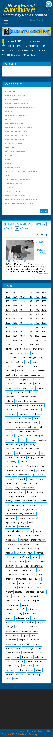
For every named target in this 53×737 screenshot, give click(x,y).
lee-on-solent (35, 518)
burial (37, 383)
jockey (32, 505)
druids (15, 440)
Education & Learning (15, 115)
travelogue (27, 657)
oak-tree (39, 552)
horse (21, 492)
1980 (37, 331)
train (40, 652)
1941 (29, 305)
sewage (9, 626)
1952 (22, 314)
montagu (24, 539)
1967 (44, 323)
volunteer (27, 665)
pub (30, 579)
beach (34, 362)
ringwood (41, 592)
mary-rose (39, 531)
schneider (10, 622)
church (25, 409)
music (8, 548)
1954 (37, 314)
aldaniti (27, 349)
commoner (11, 414)
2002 (37, 336)
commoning (23, 414)
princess (40, 574)
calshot (17, 388)
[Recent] (37, 235)
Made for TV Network (15, 139)
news (30, 552)
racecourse (40, 583)
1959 (29, 318)
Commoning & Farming (16, 103)
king (7, 509)
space (26, 635)
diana (20, 431)
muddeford (37, 544)
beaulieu (9, 366)
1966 (37, 323)
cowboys (27, 418)
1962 (8, 323)
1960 (37, 318)
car (32, 388)
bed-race (35, 366)
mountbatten (23, 544)
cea (35, 392)
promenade (21, 579)
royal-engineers (12, 605)
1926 (15, 296)
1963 (15, 323)
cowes (36, 418)
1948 (37, 309)
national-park (19, 548)
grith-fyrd (21, 479)
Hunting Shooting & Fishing (18, 127)
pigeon (19, 566)
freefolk (19, 470)
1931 (8, 301)
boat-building (11, 375)
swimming (36, 644)
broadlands (38, 379)
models (36, 535)
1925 (8, 296)
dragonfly (19, 435)
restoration (29, 592)
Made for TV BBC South (16, 131)
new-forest (20, 552)
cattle (28, 392)
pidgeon (9, 566)
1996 (15, 336)
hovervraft (32, 496)
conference (37, 414)
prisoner (9, 579)
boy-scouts (26, 379)
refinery (9, 592)
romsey (16, 596)
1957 (15, 318)
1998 (29, 336)
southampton (12, 631)
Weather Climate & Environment (21, 199)
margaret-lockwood (14, 531)
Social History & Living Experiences (22, 171)
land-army (10, 518)
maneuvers (11, 526)
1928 (29, 296)
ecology (42, 440)
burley (8, 388)
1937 (44, 301)
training (9, 657)
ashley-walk (11, 357)
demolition (10, 431)
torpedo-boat (29, 652)
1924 (44, 292)
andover (9, 353)
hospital (39, 492)
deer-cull (38, 427)
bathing (19, 362)
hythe (17, 500)
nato (30, 548)
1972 (37, 327)
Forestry (9, 119)
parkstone (19, 561)
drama (29, 435)
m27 (42, 522)
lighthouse (10, 522)
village (8, 665)
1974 (8, 331)
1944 (8, 309)
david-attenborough (22, 427)
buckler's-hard (26, 383)
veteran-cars (40, 661)
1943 (44, 305)
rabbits (22, 583)
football (40, 457)
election (9, 444)
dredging (39, 435)
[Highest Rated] (47, 235)
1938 (8, 305)
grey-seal (10, 479)
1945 (15, 309)
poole (32, 570)
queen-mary (11, 583)
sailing (19, 613)
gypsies (31, 479)
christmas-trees (13, 409)
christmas (23, 405)
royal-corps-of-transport (28, 600)
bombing (24, 375)
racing (8, 587)
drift (7, 440)
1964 (22, 323)
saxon (34, 618)
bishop (32, 370)
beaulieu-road (22, 366)
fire (16, 457)
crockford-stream (22, 422)
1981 (44, 331)
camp (25, 388)
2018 (8, 344)
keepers (41, 505)
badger (42, 357)
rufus (23, 609)
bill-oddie (10, 370)
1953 (29, 314)
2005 (8, 340)
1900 (8, 292)
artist (34, 353)
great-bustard (39, 474)
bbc (27, 362)
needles (9, 552)
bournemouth (12, 379)
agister (9, 349)
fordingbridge (12, 461)
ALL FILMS (10, 91)
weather (9, 670)
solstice (33, 626)
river (8, 596)
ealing (23, 440)
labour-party (11, 513)
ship (17, 626)
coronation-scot (13, 418)
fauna (27, 453)
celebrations (11, 396)
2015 (37, 340)
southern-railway (13, 635)
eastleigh (32, 440)
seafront (31, 622)
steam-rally (11, 639)
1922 (37, 292)
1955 (44, 314)
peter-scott (41, 561)
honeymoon (11, 492)
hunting (9, 500)
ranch (30, 587)
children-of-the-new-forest (27, 401)
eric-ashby (30, 444)
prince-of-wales (27, 574)
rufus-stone (33, 609)
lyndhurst (33, 522)
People (8, 155)
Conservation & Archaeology (19, 107)
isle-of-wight (40, 500)
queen (37, 579)
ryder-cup (10, 613)
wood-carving (34, 674)
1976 (15, 331)
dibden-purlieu (32, 431)
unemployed (17, 661)
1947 (29, 309)
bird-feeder (21, 370)
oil (7, 557)
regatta (18, 592)
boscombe (35, 375)
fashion (18, 453)
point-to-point (12, 570)
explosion (10, 448)
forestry (23, 461)
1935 (29, 301)
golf (14, 474)
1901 (15, 292)
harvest (9, 483)
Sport (8, 175)
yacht (8, 678)
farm (37, 448)
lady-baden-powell (27, 513)
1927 (22, 296)
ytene (15, 678)
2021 (15, 344)
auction (22, 357)
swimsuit (10, 648)
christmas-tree (37, 405)
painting (35, 557)
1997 (22, 336)
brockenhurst (11, 383)
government (24, 474)
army (27, 353)
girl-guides (40, 470)
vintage (17, 665)
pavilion (29, 561)
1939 (15, 305)
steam (34, 635)
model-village (12, 539)
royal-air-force (35, 596)
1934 (22, 301)
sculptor (20, 622)
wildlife (38, 670)
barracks (9, 362)
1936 (37, 301)
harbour (40, 479)
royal (24, 596)
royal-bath (10, 600)
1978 (22, 331)
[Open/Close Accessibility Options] (48, 4)
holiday (9, 487)
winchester (20, 674)
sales (34, 613)
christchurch (11, 405)
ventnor (29, 661)
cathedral (19, 392)
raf (15, 587)
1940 (22, 305)
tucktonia (39, 657)
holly (17, 487)
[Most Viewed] (42, 235)
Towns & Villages (13, 183)
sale (27, 613)
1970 (22, 327)
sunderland (24, 644)
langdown (22, 518)
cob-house (35, 409)
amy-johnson (39, 349)
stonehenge (11, 644)
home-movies (28, 487)
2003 (44, 336)
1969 (15, 327)
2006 (15, 340)
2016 (44, 340)
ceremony (23, 396)
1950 (8, 314)
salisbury (9, 618)
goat (8, 474)
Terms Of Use (44, 731)
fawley (35, 453)
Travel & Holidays (14, 191)
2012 (29, 340)
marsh (29, 531)
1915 (22, 292)
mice (28, 535)
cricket (9, 422)
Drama (8, 111)
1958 (22, 318)
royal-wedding (12, 609)
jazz (24, 505)
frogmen (29, 470)
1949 (44, 309)
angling (19, 353)
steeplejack (23, 639)
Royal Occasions (13, 167)
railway (22, 587)
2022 (22, 344)
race (30, 583)
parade (9, 561)
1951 (15, 314)
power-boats (11, 574)
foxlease (9, 470)
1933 (15, 301)
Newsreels (10, 147)
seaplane (41, 622)
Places (8, 159)
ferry (43, 453)
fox (42, 466)
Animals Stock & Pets (15, 95)
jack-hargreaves (13, 505)
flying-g (31, 457)
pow (39, 570)
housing (9, 496)
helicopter (33, 483)
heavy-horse (20, 483)
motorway (10, 544)
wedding (19, 670)
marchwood (23, 526)
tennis (38, 648)
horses (30, 492)
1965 (29, 323)
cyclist (8, 427)
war (36, 665)
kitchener (16, 509)
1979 (29, 331)
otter (13, 557)
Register (41, 20)
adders (39, 344)
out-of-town (23, 557)
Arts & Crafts (11, 99)
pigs (26, 566)
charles (34, 396)
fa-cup (29, 448)
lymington (22, 522)
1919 (29, 292)
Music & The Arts (13, 143)
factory (20, 448)
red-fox (39, 587)
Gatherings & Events (15, 123)
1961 (44, 318)
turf (7, 661)
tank (18, 648)
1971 (29, 327)
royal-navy (26, 605)
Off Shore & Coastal (15, 151)
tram (17, 657)
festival (9, 457)
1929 (37, 296)
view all (44, 211)
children (9, 401)
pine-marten (36, 566)
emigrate (20, 444)
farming (9, 453)
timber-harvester (13, 652)
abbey (30, 344)
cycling (35, 422)
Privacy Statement (27, 731)
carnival (40, 388)
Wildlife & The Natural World (19, 203)
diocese (9, 435)
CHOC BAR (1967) (40, 246)
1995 (8, 336)
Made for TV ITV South (16, 135)
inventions (27, 500)
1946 (22, 309)
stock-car (35, 639)
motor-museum (38, 539)
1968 (8, 327)
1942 (37, 305)
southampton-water (29, 631)
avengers (32, 357)
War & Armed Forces (15, 195)
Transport (10, 187)
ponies (24, 570)
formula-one (32, 466)
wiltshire (9, 674)
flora (23, 457)
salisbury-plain (22, 618)
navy (37, 548)
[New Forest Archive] (26, 10)
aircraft (18, 349)
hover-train (20, 496)
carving (9, 392)
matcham (10, 535)
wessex (29, 670)
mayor (20, 535)
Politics (9, 163)
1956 (8, 318)
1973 (44, 327)
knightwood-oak (30, 509)
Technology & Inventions (17, 179)
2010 (22, 340)
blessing (41, 370)
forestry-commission (15, 466)
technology (28, 648)
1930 (44, 296)
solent (24, 626)
